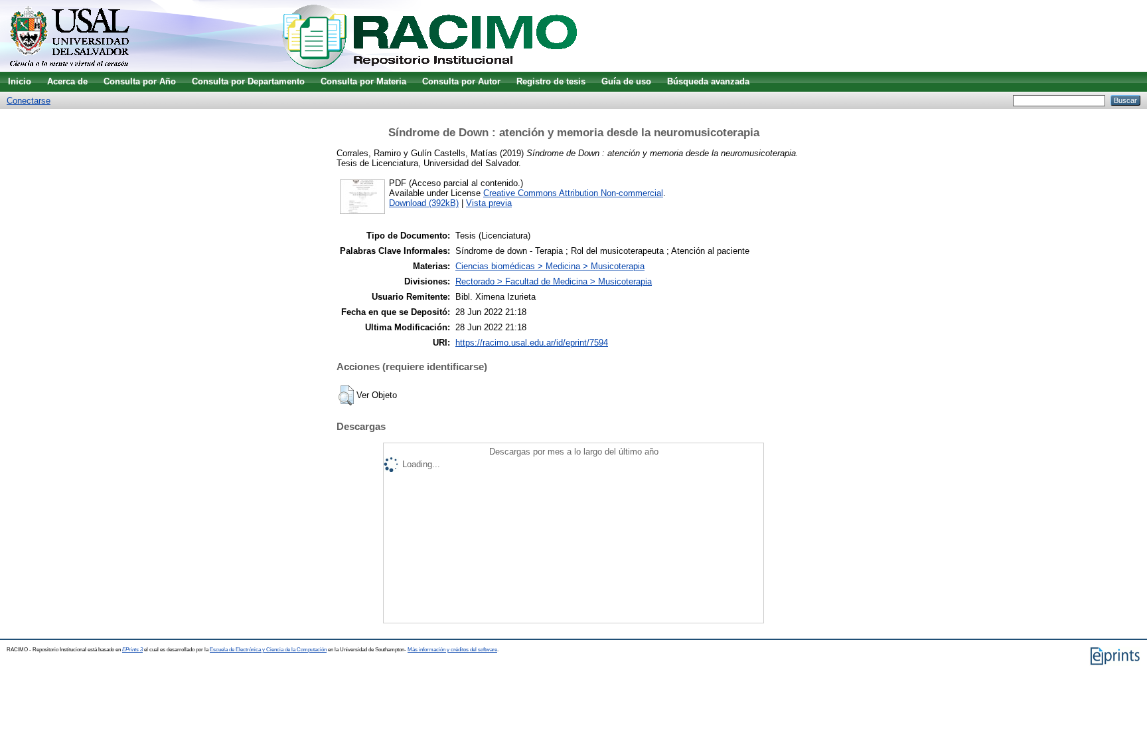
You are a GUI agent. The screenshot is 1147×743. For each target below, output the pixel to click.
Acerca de (67, 81)
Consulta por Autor (461, 81)
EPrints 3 (132, 650)
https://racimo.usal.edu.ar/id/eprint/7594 (531, 343)
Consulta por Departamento (248, 81)
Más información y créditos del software (452, 650)
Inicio (19, 81)
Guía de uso (626, 81)
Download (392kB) (424, 203)
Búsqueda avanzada (708, 81)
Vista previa (489, 203)
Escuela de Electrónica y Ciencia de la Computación (268, 650)
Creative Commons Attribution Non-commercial (573, 193)
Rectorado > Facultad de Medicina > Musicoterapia (553, 281)
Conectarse (28, 101)
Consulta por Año (140, 81)
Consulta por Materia (363, 81)
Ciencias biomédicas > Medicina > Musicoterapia (550, 266)
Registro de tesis (550, 81)
